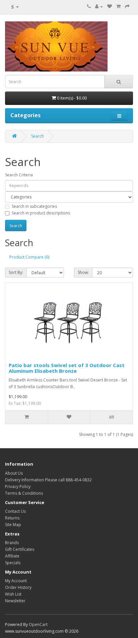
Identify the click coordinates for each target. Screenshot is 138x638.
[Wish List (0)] (109, 6)
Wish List (13, 594)
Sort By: (16, 272)
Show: (83, 272)
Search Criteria (19, 175)
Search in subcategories (34, 206)
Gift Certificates (19, 549)
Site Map (13, 524)
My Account (16, 581)
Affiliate (12, 556)
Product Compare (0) (29, 257)
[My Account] (99, 6)
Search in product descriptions (41, 213)
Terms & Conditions (24, 493)
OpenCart (38, 624)
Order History (18, 587)
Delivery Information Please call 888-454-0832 (48, 480)
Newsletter (15, 601)
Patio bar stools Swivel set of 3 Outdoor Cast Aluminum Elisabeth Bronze (67, 368)
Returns (12, 518)
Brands (12, 542)
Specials (12, 563)
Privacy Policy (17, 486)
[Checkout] (127, 6)
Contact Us (15, 511)
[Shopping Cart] (118, 6)
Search (37, 136)
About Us (14, 473)
